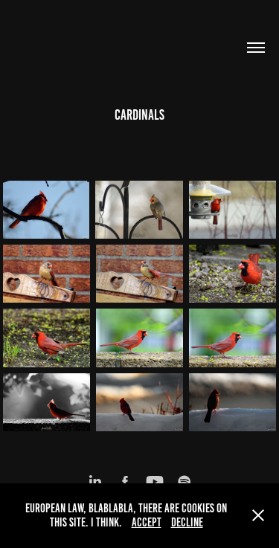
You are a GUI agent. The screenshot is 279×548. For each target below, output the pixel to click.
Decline (187, 522)
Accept (146, 522)
